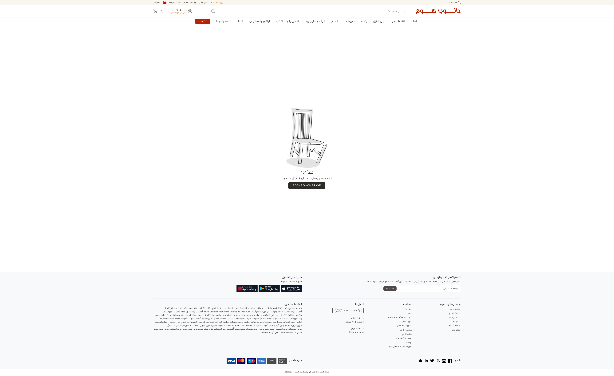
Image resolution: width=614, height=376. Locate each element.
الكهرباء (200, 315)
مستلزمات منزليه (264, 322)
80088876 (452, 2)
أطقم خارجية (170, 308)
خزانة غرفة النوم (242, 308)
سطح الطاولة (240, 318)
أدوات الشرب (195, 318)
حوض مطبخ (240, 329)
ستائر (168, 315)
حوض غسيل (251, 329)
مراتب (252, 308)
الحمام (228, 325)
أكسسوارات (228, 329)
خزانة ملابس (229, 308)
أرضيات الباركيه (267, 332)
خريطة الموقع (454, 325)
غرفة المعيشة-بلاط (173, 329)
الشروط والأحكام (404, 325)
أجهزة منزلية (273, 325)
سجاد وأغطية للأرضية (256, 318)
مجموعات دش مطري (215, 325)
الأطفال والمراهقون (196, 308)
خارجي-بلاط (159, 329)
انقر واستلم (407, 321)
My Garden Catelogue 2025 (232, 312)
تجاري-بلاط (198, 329)
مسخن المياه (185, 325)
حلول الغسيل (174, 322)
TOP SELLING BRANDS (168, 318)
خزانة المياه (208, 329)
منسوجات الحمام (274, 318)
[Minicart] (155, 11)
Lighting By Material (242, 315)
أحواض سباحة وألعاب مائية (257, 312)
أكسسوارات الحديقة (293, 312)
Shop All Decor (211, 312)
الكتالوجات (456, 321)
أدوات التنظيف (161, 322)
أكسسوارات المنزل (194, 312)
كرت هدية (215, 2)
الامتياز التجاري (454, 313)
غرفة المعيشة (276, 308)
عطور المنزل (180, 312)
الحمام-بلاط (188, 329)
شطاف (196, 325)
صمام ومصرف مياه (266, 329)
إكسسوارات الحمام (189, 322)
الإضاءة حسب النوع (279, 315)
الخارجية (208, 315)
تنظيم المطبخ (207, 318)
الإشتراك (390, 288)
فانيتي (202, 325)
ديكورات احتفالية (295, 315)
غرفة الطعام (217, 308)
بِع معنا (409, 342)
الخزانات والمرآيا (173, 325)
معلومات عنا (455, 309)
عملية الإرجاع (407, 334)
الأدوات (184, 318)
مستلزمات (277, 322)
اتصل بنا (408, 309)
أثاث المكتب (181, 308)
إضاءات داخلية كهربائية (240, 322)
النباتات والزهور (277, 312)
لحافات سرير (159, 315)
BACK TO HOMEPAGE (307, 185)
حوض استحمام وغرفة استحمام (289, 329)
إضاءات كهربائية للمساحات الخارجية (214, 322)
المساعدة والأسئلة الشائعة (400, 317)
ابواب (299, 322)
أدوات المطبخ (261, 325)
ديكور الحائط (168, 312)
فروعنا (171, 2)
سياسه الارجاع (406, 330)
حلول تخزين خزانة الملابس (291, 325)
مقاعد (208, 308)
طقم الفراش (190, 315)
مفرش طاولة (178, 315)
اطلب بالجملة (182, 2)
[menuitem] (414, 21)
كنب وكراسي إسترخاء (292, 308)
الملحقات (218, 329)
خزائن (253, 322)
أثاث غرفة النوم (262, 308)
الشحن (409, 313)
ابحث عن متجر (454, 317)
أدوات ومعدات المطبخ (223, 318)
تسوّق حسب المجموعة (222, 315)
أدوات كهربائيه (289, 322)
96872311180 (346, 310)
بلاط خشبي (280, 332)
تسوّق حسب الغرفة (260, 315)
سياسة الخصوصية (404, 338)
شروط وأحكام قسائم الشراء (400, 346)
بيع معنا (193, 2)
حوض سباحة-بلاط (294, 332)
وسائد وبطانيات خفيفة (292, 318)
